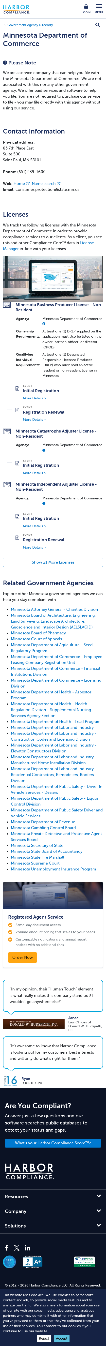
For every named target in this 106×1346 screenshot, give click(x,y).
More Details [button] (33, 398)
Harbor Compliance (19, 9)
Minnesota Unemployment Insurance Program (53, 869)
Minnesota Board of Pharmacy (38, 633)
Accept (61, 1338)
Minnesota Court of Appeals (36, 639)
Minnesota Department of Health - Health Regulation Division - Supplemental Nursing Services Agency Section (51, 710)
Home (19, 183)
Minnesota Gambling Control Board (43, 828)
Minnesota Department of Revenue (43, 822)
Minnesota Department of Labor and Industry (52, 727)
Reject (44, 1338)
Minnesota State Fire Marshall (37, 857)
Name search (44, 183)
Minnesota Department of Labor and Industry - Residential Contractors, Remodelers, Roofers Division (54, 775)
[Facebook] (8, 1248)
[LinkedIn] (27, 1248)
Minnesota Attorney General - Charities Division (54, 609)
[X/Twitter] (16, 1248)
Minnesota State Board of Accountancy (46, 851)
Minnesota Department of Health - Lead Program (56, 721)
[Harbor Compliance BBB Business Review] (35, 1262)
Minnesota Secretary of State (37, 845)
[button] (43, 324)
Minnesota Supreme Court (35, 863)
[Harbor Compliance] (29, 1172)
